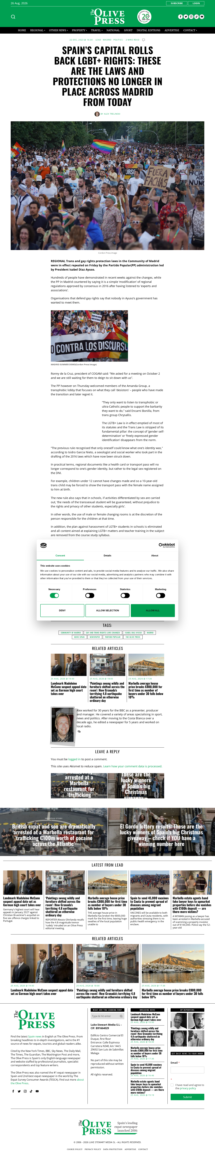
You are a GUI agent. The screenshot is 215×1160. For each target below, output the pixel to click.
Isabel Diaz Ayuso (133, 632)
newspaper (95, 637)
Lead (98, 40)
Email (175, 1062)
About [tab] (154, 555)
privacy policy (188, 1088)
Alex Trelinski (112, 114)
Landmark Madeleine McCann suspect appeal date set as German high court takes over (68, 688)
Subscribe (177, 3)
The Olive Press (133, 637)
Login (196, 3)
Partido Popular (112, 637)
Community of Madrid (71, 632)
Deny (62, 610)
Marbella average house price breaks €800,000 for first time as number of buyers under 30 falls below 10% (145, 690)
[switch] (89, 595)
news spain (79, 637)
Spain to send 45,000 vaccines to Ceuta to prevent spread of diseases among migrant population (149, 903)
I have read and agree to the (189, 1086)
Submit (187, 1097)
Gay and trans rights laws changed (103, 632)
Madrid (107, 40)
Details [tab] (107, 555)
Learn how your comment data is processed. (132, 766)
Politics (118, 40)
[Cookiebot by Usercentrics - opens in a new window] (161, 545)
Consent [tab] (60, 555)
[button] (121, 1016)
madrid (150, 632)
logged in (74, 759)
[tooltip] (180, 16)
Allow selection (107, 610)
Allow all (153, 610)
